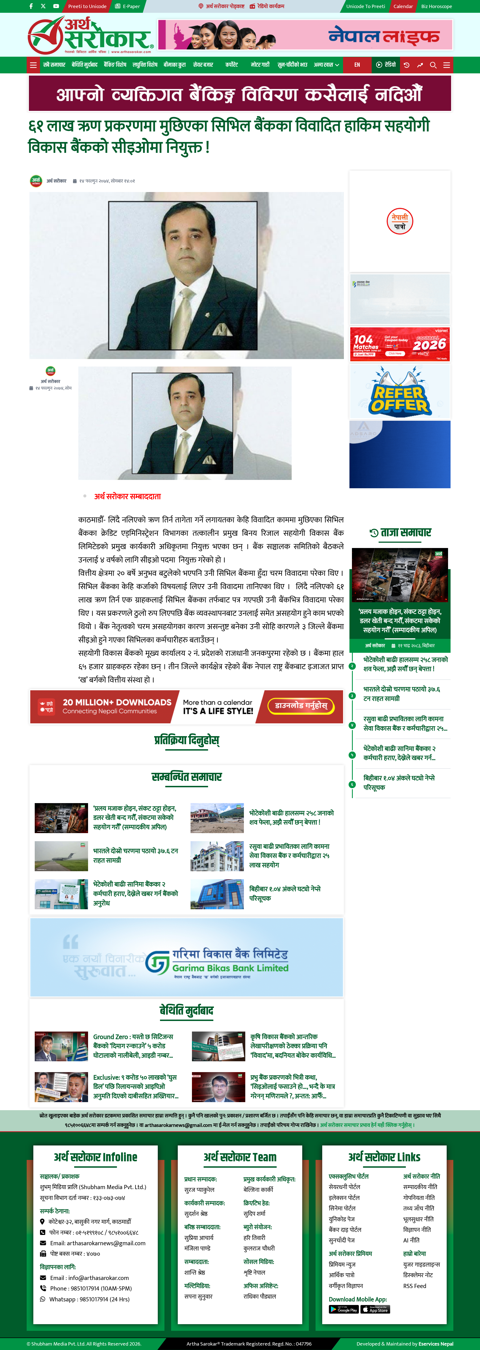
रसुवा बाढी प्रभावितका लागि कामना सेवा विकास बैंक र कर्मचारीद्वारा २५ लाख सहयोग (289, 856)
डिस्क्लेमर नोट (418, 1275)
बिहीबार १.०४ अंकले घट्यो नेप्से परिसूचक (285, 894)
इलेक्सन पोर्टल (344, 1198)
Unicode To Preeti (365, 6)
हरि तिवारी (254, 1238)
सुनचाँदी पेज (342, 1241)
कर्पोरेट (232, 64)
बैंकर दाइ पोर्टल (345, 1230)
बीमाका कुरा (175, 64)
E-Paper (131, 6)
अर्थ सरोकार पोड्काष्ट (225, 6)
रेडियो (390, 64)
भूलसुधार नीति (418, 1219)
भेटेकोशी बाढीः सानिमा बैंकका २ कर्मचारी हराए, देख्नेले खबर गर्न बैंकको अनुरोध (135, 894)
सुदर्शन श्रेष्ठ (196, 1214)
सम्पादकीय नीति (420, 1187)
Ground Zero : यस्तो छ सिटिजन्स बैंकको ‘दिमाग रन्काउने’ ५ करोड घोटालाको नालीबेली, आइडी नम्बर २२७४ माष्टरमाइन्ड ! (133, 1046)
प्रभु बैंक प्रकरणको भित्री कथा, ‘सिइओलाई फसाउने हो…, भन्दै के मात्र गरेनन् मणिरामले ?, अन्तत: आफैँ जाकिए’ (293, 1087)
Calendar (403, 6)
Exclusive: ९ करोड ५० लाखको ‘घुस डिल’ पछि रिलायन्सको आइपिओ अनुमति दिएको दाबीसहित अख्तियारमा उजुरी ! (136, 1087)
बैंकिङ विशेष (115, 64)
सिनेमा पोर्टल (342, 1209)
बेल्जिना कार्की (258, 1190)
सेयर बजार (203, 64)
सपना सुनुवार (198, 1297)
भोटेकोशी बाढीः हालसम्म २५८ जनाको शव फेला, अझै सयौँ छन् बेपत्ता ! (291, 818)
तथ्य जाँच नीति (418, 1209)
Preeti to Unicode (87, 6)
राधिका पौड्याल (260, 1297)
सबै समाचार (54, 64)
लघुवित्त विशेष (145, 64)
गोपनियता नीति (419, 1198)
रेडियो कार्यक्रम (271, 6)
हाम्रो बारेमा (414, 1254)
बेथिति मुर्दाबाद (85, 64)
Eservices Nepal (436, 1343)
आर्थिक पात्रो (341, 1275)
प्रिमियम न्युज (342, 1265)
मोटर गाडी (260, 64)
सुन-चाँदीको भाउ (292, 64)
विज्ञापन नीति (417, 1230)
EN (357, 64)
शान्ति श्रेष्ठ (194, 1273)
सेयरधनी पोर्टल (344, 1187)
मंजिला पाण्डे (197, 1249)
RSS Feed (414, 1286)
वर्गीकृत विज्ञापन (346, 1286)
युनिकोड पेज (342, 1219)
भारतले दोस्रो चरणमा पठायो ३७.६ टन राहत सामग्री (135, 856)
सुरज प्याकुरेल (199, 1190)
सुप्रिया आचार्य (198, 1238)
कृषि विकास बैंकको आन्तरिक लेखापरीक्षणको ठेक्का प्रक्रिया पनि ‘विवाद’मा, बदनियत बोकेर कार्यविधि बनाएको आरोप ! (291, 1046)
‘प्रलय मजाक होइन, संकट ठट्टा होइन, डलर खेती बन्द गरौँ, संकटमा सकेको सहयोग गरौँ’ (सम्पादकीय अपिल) (134, 818)
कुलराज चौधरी (259, 1249)
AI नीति (411, 1241)
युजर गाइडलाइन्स (421, 1265)
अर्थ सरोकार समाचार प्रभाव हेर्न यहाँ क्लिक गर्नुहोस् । (367, 1125)
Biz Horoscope (436, 6)
